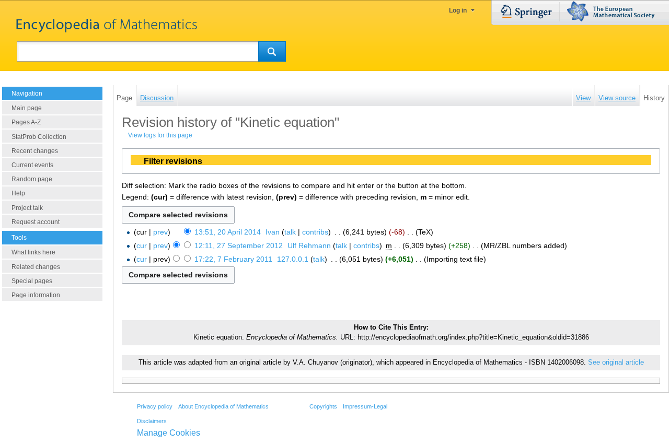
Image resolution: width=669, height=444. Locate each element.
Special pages (31, 281)
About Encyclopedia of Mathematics (223, 406)
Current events (32, 165)
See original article (616, 362)
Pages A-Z (26, 122)
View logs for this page (160, 135)
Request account (35, 222)
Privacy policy (154, 406)
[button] (391, 160)
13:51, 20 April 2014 (227, 232)
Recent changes (34, 151)
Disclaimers (152, 421)
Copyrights (323, 406)
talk (290, 232)
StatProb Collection (38, 137)
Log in (458, 10)
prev (160, 232)
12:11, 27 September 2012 (238, 245)
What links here (33, 252)
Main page (26, 108)
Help (18, 193)
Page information (35, 295)
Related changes (35, 267)
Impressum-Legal (365, 406)
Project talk (27, 208)
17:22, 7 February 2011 (233, 259)
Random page (31, 179)
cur (141, 245)
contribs (315, 232)
